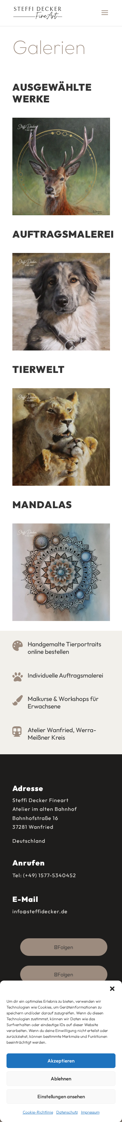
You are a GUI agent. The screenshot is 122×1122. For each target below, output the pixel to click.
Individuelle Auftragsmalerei (65, 675)
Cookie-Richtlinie (38, 1112)
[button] (112, 988)
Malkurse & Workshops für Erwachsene (63, 702)
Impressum (90, 1112)
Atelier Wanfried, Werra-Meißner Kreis (62, 733)
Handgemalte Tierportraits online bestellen (64, 647)
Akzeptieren (61, 1061)
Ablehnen (61, 1079)
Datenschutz (67, 1112)
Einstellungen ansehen (61, 1096)
